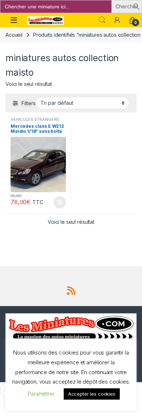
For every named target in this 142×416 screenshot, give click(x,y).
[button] (136, 6)
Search (102, 20)
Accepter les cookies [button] (91, 394)
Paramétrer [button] (41, 393)
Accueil (14, 35)
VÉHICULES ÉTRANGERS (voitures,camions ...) (35, 121)
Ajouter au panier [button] (57, 202)
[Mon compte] (117, 20)
